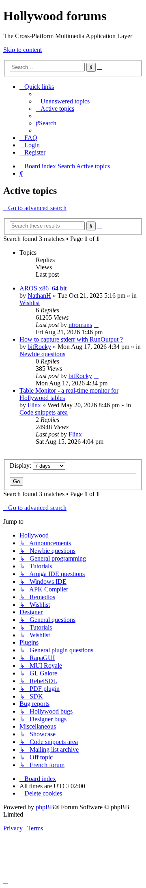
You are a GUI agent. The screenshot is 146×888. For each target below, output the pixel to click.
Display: (21, 465)
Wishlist (29, 302)
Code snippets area (43, 412)
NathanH (39, 295)
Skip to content (22, 49)
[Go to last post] (96, 324)
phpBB (45, 807)
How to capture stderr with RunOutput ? (71, 339)
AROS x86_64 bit (43, 288)
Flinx (34, 405)
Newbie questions (42, 353)
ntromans (80, 324)
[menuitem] (63, 101)
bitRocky (39, 346)
